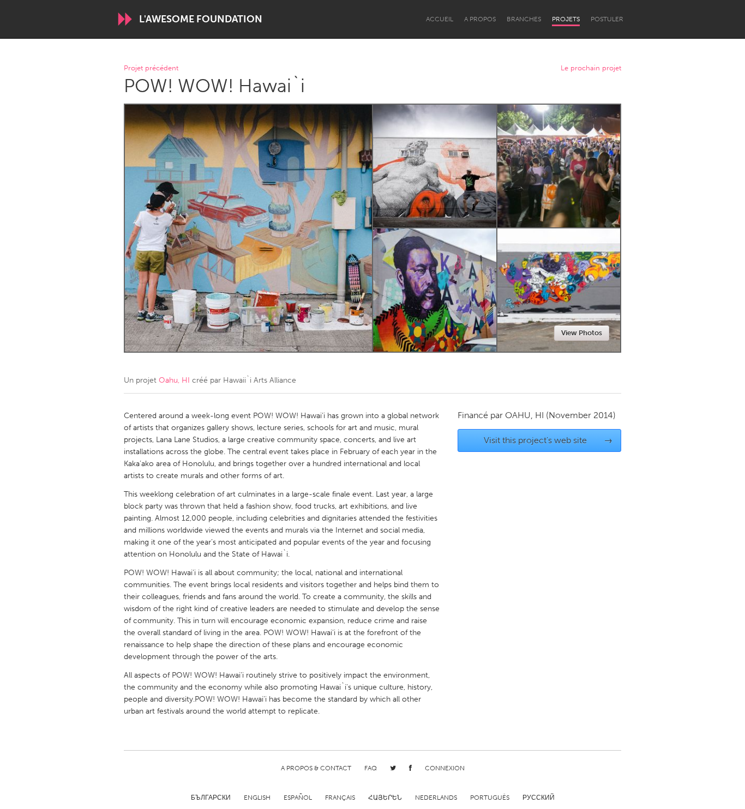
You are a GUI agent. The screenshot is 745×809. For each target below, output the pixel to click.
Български (211, 797)
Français (340, 797)
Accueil (439, 19)
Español (298, 797)
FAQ (370, 768)
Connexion (445, 768)
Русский (538, 797)
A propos (480, 19)
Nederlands (436, 797)
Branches (524, 19)
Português (489, 797)
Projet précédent (151, 68)
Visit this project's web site (548, 440)
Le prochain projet (591, 68)
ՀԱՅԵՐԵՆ (385, 797)
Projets (566, 19)
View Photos (581, 333)
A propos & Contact (316, 768)
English (257, 797)
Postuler (607, 19)
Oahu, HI (174, 380)
